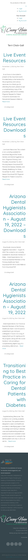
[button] (14, 39)
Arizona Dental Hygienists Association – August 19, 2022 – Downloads (14, 216)
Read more (6, 102)
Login (20, 9)
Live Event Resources (14, 57)
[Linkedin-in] (20, 544)
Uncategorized (9, 107)
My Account (22, 11)
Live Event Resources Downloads (14, 127)
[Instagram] (16, 544)
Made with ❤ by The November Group (14, 557)
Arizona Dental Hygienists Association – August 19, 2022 (14, 298)
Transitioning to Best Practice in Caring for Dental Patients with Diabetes (14, 385)
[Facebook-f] (8, 544)
